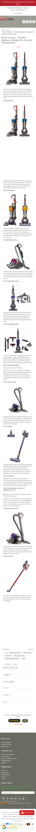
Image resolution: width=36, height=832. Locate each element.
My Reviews (5, 746)
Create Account (5, 742)
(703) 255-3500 (18, 13)
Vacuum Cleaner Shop (19, 655)
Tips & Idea (4, 772)
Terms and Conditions (7, 754)
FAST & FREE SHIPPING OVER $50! (18, 8)
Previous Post (6, 649)
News (8, 30)
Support (3, 762)
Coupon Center (5, 774)
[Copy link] (16, 667)
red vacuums (8, 655)
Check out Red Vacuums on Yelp (9, 801)
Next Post (31, 649)
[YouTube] (23, 798)
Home (3, 30)
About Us (4, 770)
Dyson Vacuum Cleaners (15, 652)
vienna (23, 658)
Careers (3, 779)
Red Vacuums (8, 812)
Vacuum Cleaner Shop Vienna (12, 658)
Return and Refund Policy (9, 758)
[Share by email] (13, 667)
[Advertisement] (18, 158)
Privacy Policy (5, 756)
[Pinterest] (11, 798)
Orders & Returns (6, 744)
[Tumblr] (19, 798)
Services (3, 777)
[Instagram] (15, 798)
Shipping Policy (6, 760)
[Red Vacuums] (4, 829)
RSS (19, 47)
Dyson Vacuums (27, 652)
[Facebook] (7, 798)
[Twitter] (3, 798)
